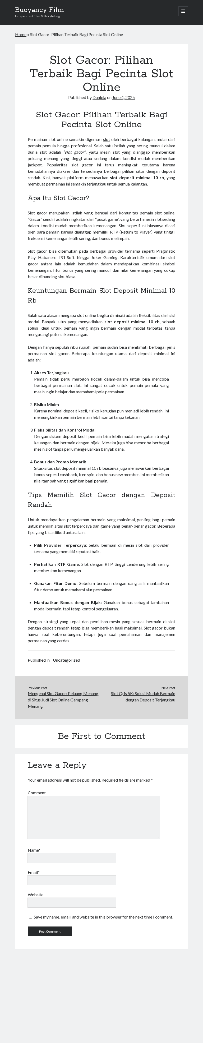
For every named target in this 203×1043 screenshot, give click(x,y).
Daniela (99, 97)
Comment (37, 792)
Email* (34, 872)
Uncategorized (66, 659)
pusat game (107, 219)
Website (35, 894)
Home (20, 34)
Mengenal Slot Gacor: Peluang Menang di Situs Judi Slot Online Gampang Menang (63, 700)
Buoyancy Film (39, 10)
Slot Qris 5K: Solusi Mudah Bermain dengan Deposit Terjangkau (143, 696)
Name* (34, 849)
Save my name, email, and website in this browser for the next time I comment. (103, 916)
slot (106, 139)
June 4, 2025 (123, 97)
